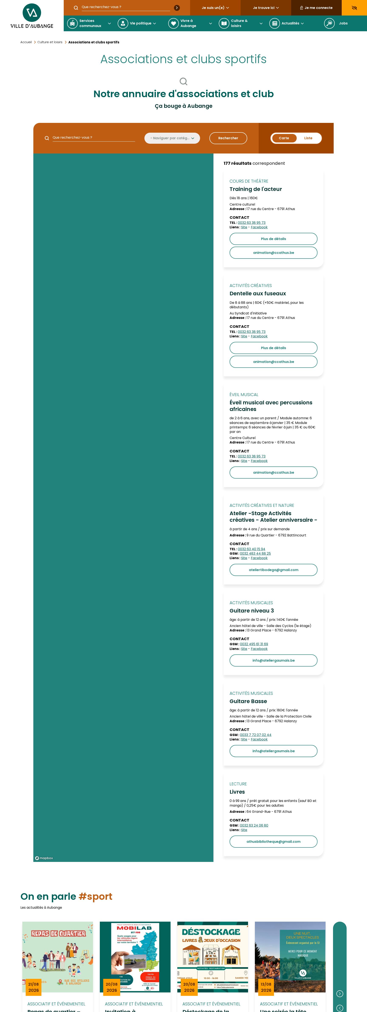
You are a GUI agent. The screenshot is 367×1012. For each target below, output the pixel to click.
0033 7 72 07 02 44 (255, 734)
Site (244, 227)
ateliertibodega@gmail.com (273, 569)
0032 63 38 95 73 (251, 222)
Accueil (26, 42)
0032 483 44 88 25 (255, 553)
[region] (123, 508)
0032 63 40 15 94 (251, 549)
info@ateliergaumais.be (274, 660)
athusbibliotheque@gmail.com (274, 841)
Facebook (259, 227)
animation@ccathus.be (273, 252)
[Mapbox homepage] (44, 858)
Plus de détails (273, 238)
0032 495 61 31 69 (254, 644)
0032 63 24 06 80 (254, 825)
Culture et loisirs (49, 42)
